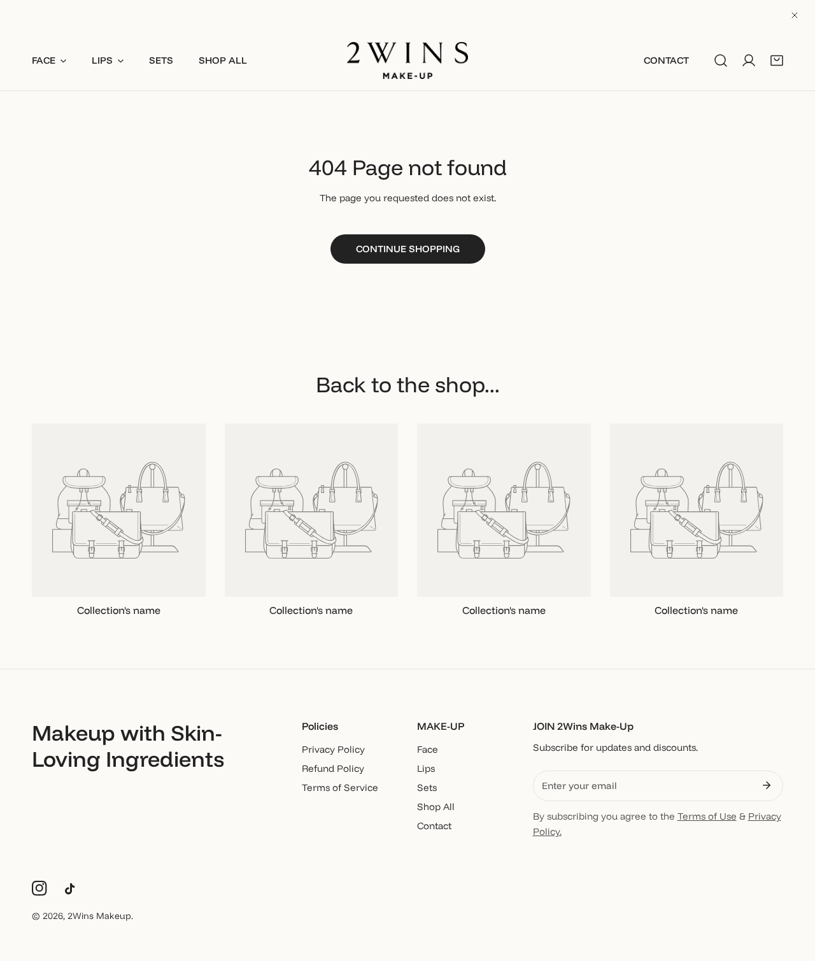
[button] (777, 60)
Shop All (436, 807)
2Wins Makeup (99, 916)
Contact (434, 826)
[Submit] (766, 785)
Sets (427, 787)
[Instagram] (39, 888)
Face (427, 749)
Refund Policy (333, 768)
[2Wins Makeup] (407, 60)
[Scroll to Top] (792, 893)
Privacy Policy (333, 749)
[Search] (721, 60)
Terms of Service (340, 787)
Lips (426, 768)
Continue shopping (408, 249)
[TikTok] (72, 889)
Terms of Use (707, 816)
